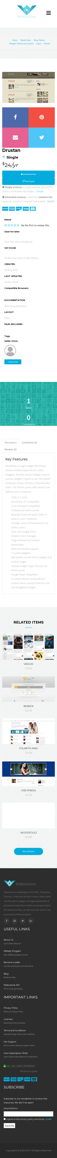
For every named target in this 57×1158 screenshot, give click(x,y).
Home (15, 40)
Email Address (11, 1108)
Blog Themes (39, 40)
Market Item (26, 40)
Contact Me (13, 362)
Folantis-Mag (28, 748)
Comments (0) (29, 442)
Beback (28, 706)
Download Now (29, 174)
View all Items (28, 851)
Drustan (47, 43)
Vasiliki (28, 664)
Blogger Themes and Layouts (21, 43)
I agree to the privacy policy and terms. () (28, 1119)
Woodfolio (28, 832)
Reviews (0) (11, 449)
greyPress (28, 790)
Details (40, 191)
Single (12, 157)
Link (48, 1119)
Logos (38, 43)
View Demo (30, 181)
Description (11, 442)
